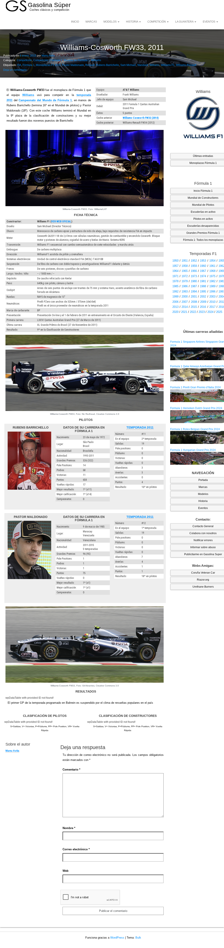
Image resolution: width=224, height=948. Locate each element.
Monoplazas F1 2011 (48, 65)
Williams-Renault (186, 65)
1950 (175, 260)
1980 (194, 281)
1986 (185, 286)
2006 (175, 301)
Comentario (71, 769)
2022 (193, 312)
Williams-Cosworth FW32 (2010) (141, 117)
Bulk (138, 937)
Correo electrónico (76, 849)
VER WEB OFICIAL (61, 221)
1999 (175, 296)
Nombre (69, 828)
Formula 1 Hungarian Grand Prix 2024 (193, 450)
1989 (212, 286)
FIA (19, 65)
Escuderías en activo (203, 211)
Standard (142, 65)
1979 (185, 281)
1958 (185, 266)
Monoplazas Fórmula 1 (203, 163)
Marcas (91, 21)
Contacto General (203, 526)
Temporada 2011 (140, 427)
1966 (194, 271)
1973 (194, 276)
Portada (203, 480)
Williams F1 (168, 65)
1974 (203, 276)
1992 (175, 291)
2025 (219, 312)
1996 (212, 291)
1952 (194, 260)
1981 (203, 281)
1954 (212, 260)
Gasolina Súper (49, 5)
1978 (175, 281)
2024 (210, 312)
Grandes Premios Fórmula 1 (203, 232)
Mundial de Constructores (203, 197)
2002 (203, 296)
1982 (212, 281)
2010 (212, 301)
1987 (194, 286)
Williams (96, 60)
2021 (184, 312)
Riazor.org (203, 579)
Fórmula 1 (29, 65)
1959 (194, 266)
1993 (185, 291)
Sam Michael (128, 65)
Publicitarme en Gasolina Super (203, 554)
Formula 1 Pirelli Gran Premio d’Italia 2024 (195, 387)
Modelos (110, 21)
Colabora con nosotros (203, 533)
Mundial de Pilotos (203, 204)
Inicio (75, 21)
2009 (203, 301)
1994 (194, 291)
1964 (175, 271)
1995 (203, 291)
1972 (185, 276)
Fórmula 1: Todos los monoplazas (203, 239)
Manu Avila (48, 55)
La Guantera (184, 21)
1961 (212, 266)
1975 (212, 276)
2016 (203, 306)
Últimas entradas (203, 156)
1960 (203, 266)
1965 (185, 271)
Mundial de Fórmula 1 (77, 60)
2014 (185, 306)
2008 (194, 301)
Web (65, 870)
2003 (212, 296)
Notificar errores (203, 540)
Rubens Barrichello (107, 65)
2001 (194, 296)
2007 (185, 301)
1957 (175, 266)
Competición (156, 21)
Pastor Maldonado (73, 65)
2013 (175, 306)
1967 (203, 271)
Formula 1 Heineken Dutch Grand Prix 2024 (196, 408)
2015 (194, 306)
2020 (175, 312)
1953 (203, 260)
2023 (202, 312)
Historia (132, 21)
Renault (90, 65)
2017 (212, 306)
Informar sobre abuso (203, 547)
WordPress (117, 937)
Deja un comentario (15, 69)
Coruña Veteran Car (203, 572)
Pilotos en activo (203, 218)
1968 (212, 271)
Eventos (209, 21)
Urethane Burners (203, 586)
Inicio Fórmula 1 (203, 190)
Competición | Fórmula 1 (47, 60)
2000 (185, 296)
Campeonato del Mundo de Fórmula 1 (45, 100)
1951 (185, 260)
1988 (203, 286)
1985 (175, 286)
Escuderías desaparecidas (203, 225)
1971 (175, 276)
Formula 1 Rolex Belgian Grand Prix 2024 (195, 429)
